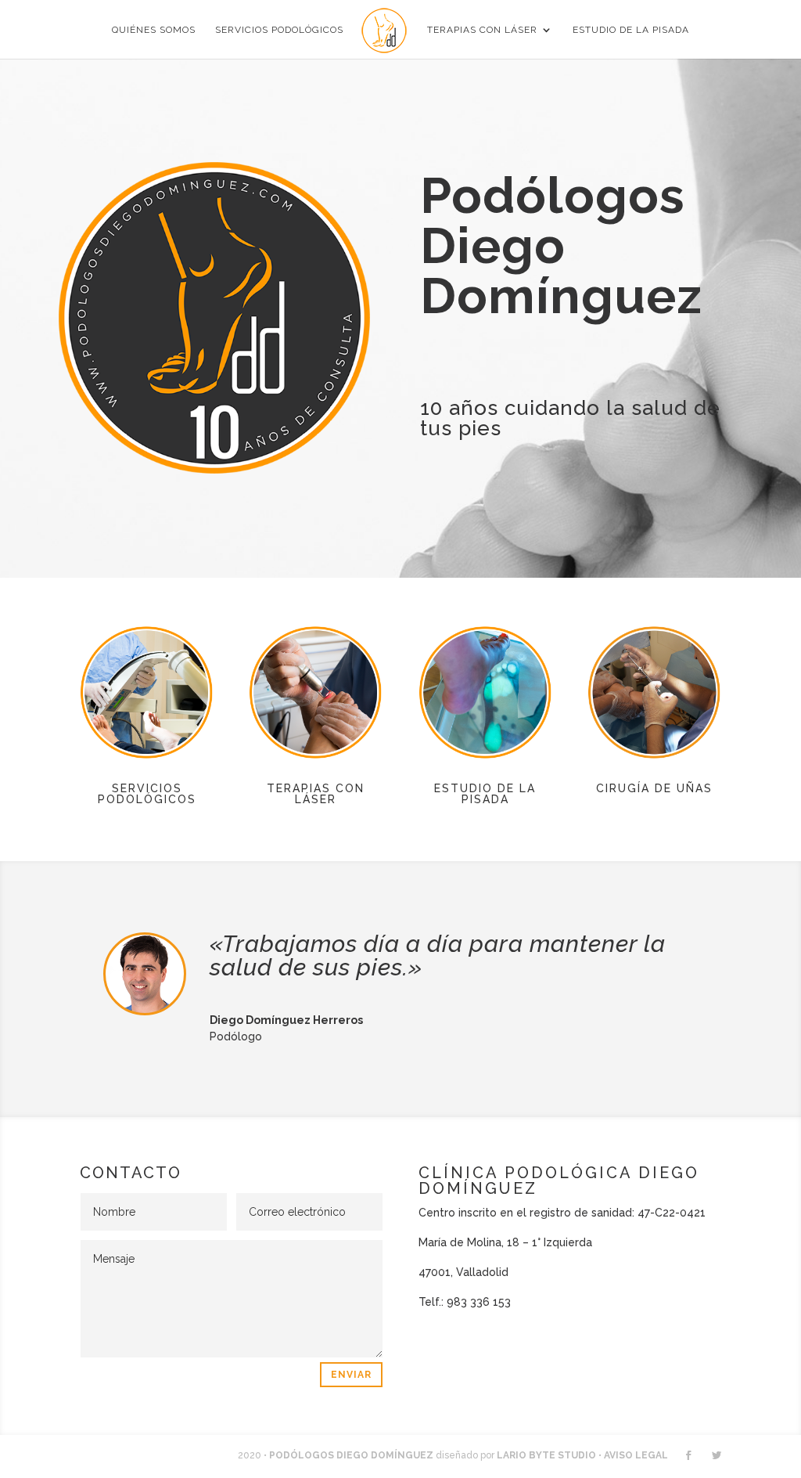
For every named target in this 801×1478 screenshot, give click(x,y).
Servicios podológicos (279, 29)
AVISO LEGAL (636, 1455)
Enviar (351, 1374)
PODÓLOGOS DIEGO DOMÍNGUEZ (351, 1455)
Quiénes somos (154, 29)
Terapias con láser (482, 29)
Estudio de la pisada (631, 29)
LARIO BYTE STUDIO (546, 1455)
